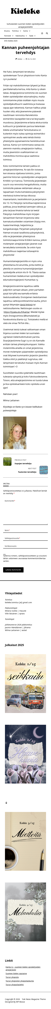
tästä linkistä (26, 304)
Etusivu (7, 31)
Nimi (7, 530)
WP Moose (20, 1002)
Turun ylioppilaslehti (15, 984)
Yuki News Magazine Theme (34, 999)
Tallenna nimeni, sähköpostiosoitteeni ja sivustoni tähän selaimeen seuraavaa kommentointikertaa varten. (25, 558)
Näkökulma (20, 36)
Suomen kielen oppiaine (16, 973)
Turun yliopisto (12, 977)
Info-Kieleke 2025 (10, 41)
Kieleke (20, 59)
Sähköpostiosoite (12, 538)
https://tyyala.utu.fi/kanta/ (17, 312)
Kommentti (10, 501)
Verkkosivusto (10, 546)
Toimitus (15, 31)
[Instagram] (42, 33)
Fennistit (7, 36)
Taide (31, 36)
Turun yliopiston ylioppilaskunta (20, 981)
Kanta (25, 31)
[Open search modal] (47, 33)
